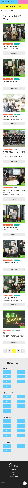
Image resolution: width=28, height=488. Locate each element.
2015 (7, 381)
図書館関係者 (5, 330)
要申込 (15, 149)
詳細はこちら (14, 53)
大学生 (4, 43)
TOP (2, 10)
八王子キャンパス (14, 472)
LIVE (19, 330)
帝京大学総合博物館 (14, 476)
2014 (21, 381)
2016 (21, 376)
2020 (7, 396)
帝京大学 (14, 469)
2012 (21, 435)
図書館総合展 (14, 330)
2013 (7, 386)
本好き (12, 43)
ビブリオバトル (16, 43)
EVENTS (7, 10)
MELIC (14, 474)
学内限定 (8, 43)
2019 (7, 371)
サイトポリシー (14, 479)
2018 (21, 371)
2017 (7, 376)
